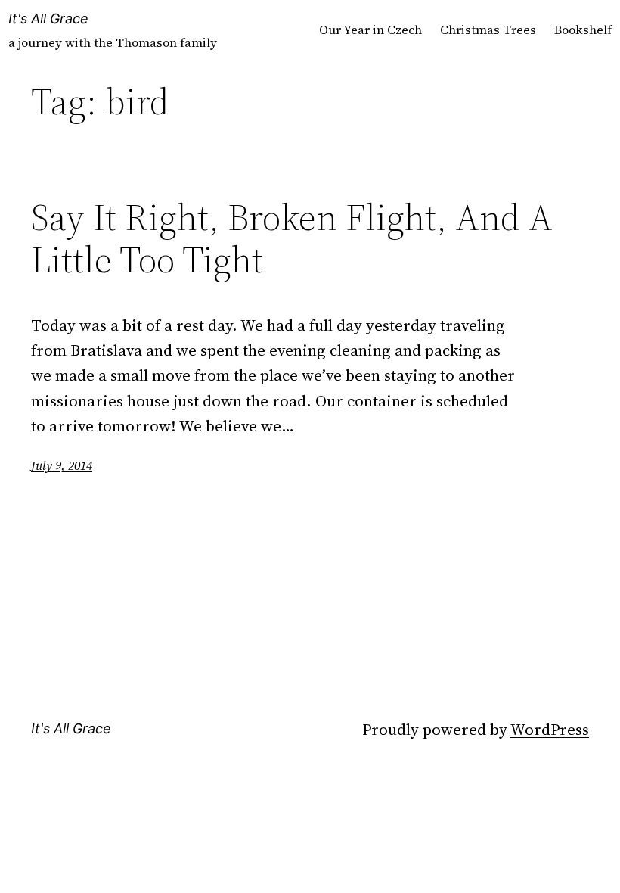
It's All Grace (48, 18)
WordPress (549, 729)
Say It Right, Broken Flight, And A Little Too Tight (292, 239)
